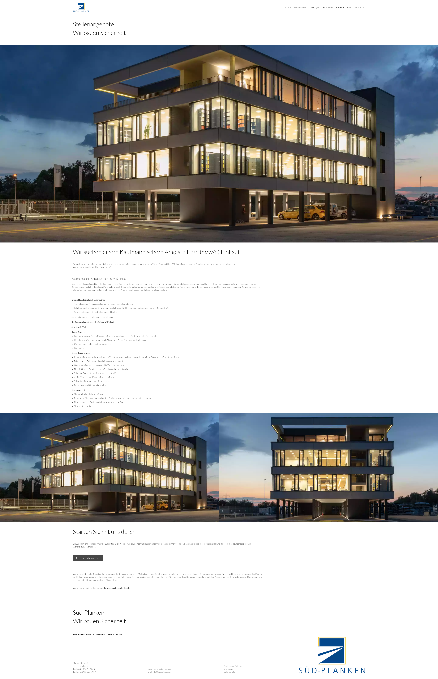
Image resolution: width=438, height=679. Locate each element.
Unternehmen (300, 7)
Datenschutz (229, 672)
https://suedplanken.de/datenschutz (101, 580)
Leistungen (314, 7)
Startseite (286, 7)
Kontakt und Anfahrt (356, 7)
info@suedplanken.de (162, 672)
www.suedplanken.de (162, 669)
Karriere (340, 7)
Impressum (228, 669)
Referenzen (328, 7)
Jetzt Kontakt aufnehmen (88, 558)
